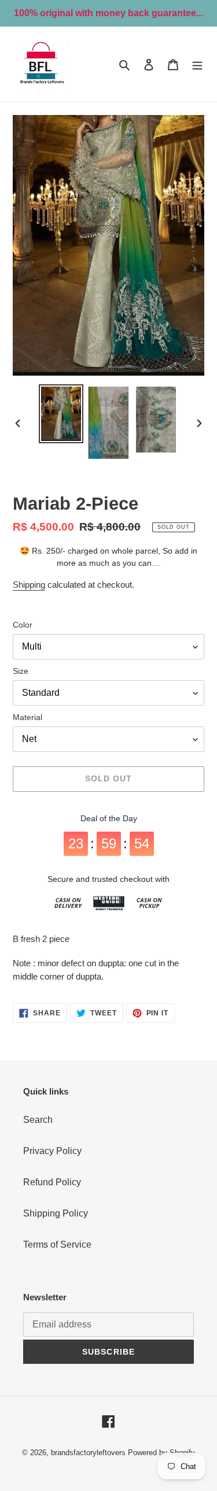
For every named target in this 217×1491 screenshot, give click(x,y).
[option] (61, 413)
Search (38, 1120)
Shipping (29, 584)
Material (27, 717)
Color (22, 624)
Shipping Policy (55, 1213)
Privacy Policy (52, 1151)
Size (20, 671)
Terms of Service (57, 1244)
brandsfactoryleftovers (88, 1452)
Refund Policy (52, 1182)
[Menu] (197, 64)
